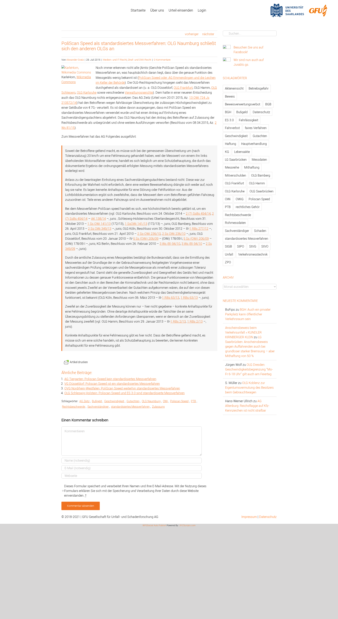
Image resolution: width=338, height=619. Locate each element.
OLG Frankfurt (183, 87)
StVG (252, 246)
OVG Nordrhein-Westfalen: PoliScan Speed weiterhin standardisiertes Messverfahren (122, 388)
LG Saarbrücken (236, 159)
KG (227, 152)
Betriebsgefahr (259, 88)
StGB (228, 246)
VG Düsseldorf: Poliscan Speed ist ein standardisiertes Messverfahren (112, 383)
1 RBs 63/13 (170, 297)
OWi (165, 401)
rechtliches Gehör (248, 207)
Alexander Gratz (75, 59)
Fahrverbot (232, 128)
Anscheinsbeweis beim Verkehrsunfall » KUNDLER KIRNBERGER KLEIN (243, 332)
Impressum (249, 517)
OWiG (240, 199)
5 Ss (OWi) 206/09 (145, 238)
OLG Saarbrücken (261, 191)
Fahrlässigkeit (248, 120)
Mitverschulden (235, 175)
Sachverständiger (98, 406)
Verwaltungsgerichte (139, 92)
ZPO (228, 262)
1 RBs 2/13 (178, 321)
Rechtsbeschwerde (73, 406)
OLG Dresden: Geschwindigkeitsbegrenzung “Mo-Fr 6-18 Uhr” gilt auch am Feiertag (249, 369)
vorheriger (192, 34)
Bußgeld (97, 401)
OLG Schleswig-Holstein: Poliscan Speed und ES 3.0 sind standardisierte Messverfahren (124, 393)
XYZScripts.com (188, 525)
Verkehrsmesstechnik (253, 254)
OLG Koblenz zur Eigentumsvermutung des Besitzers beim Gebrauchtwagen (249, 387)
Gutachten (133, 401)
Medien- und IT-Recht (115, 59)
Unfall (229, 254)
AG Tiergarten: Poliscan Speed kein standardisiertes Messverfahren (110, 379)
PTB (193, 401)
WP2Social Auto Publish (154, 525)
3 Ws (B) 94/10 (170, 243)
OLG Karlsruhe (86, 92)
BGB (268, 104)
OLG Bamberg (260, 175)
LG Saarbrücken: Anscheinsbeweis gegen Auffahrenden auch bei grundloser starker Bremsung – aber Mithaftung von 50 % (250, 346)
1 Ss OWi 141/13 (99, 224)
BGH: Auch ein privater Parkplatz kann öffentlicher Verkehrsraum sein (248, 314)
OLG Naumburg (151, 401)
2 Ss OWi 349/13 (99, 228)
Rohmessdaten (235, 223)
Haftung (230, 144)
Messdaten (259, 159)
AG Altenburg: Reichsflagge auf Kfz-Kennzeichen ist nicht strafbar (247, 406)
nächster (208, 34)
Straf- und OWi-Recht (139, 59)
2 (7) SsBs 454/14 (198, 213)
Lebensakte (242, 152)
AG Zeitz (84, 401)
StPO (240, 246)
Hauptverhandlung (254, 144)
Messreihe (232, 167)
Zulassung (158, 406)
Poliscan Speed (179, 401)
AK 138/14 (98, 218)
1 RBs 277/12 (198, 228)
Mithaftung (251, 167)
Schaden (260, 231)
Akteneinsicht (234, 88)
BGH (228, 112)
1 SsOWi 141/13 (136, 224)
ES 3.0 (229, 120)
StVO (264, 246)
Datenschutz (261, 112)
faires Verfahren (256, 128)
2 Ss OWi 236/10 (173, 233)
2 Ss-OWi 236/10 (149, 233)
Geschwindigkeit (114, 401)
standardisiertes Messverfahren (130, 406)
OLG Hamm (257, 183)
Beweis (230, 96)
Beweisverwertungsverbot (242, 104)
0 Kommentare (162, 59)
